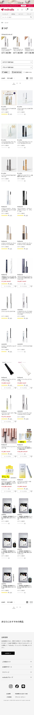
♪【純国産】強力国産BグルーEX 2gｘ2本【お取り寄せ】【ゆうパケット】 (24, 552)
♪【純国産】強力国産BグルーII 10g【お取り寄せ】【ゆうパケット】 (24, 518)
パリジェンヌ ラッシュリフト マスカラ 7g (9, 447)
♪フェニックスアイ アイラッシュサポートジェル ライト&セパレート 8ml (8, 210)
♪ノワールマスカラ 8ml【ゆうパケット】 (8, 176)
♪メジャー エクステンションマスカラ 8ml (8, 346)
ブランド (29, 14)
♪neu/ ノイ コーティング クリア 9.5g (24, 380)
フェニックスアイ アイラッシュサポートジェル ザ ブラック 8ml (24, 210)
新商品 (13, 14)
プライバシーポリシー (20, 697)
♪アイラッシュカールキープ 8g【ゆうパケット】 (8, 413)
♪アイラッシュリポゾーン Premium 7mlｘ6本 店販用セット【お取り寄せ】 (24, 448)
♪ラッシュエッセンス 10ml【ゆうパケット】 (25, 109)
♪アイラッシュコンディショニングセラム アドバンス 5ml (24, 413)
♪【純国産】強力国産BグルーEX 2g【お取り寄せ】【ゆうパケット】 (8, 587)
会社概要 (8, 693)
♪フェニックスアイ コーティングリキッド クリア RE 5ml (8, 243)
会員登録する (8, 653)
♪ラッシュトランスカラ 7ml (8, 311)
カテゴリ (21, 14)
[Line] (23, 686)
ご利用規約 (9, 697)
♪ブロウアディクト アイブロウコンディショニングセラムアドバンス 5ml (24, 313)
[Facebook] (17, 686)
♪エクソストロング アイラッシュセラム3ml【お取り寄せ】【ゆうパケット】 (24, 278)
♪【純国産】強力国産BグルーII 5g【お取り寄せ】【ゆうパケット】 (8, 518)
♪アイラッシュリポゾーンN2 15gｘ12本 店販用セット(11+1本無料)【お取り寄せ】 (8, 483)
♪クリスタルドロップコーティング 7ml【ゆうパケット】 (8, 142)
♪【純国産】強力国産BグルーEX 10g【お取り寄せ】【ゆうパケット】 (24, 587)
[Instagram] (10, 686)
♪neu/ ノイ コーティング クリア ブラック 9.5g (8, 380)
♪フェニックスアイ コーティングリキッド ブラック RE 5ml (24, 243)
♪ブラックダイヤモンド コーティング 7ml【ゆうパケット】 (24, 142)
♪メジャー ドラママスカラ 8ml (24, 346)
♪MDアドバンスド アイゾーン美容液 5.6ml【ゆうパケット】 (25, 176)
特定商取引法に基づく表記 (21, 693)
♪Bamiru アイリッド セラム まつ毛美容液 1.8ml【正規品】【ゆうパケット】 (8, 278)
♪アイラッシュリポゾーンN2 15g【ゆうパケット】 (24, 482)
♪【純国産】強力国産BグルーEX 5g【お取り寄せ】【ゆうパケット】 (8, 552)
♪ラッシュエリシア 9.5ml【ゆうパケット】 (8, 109)
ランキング (5, 14)
